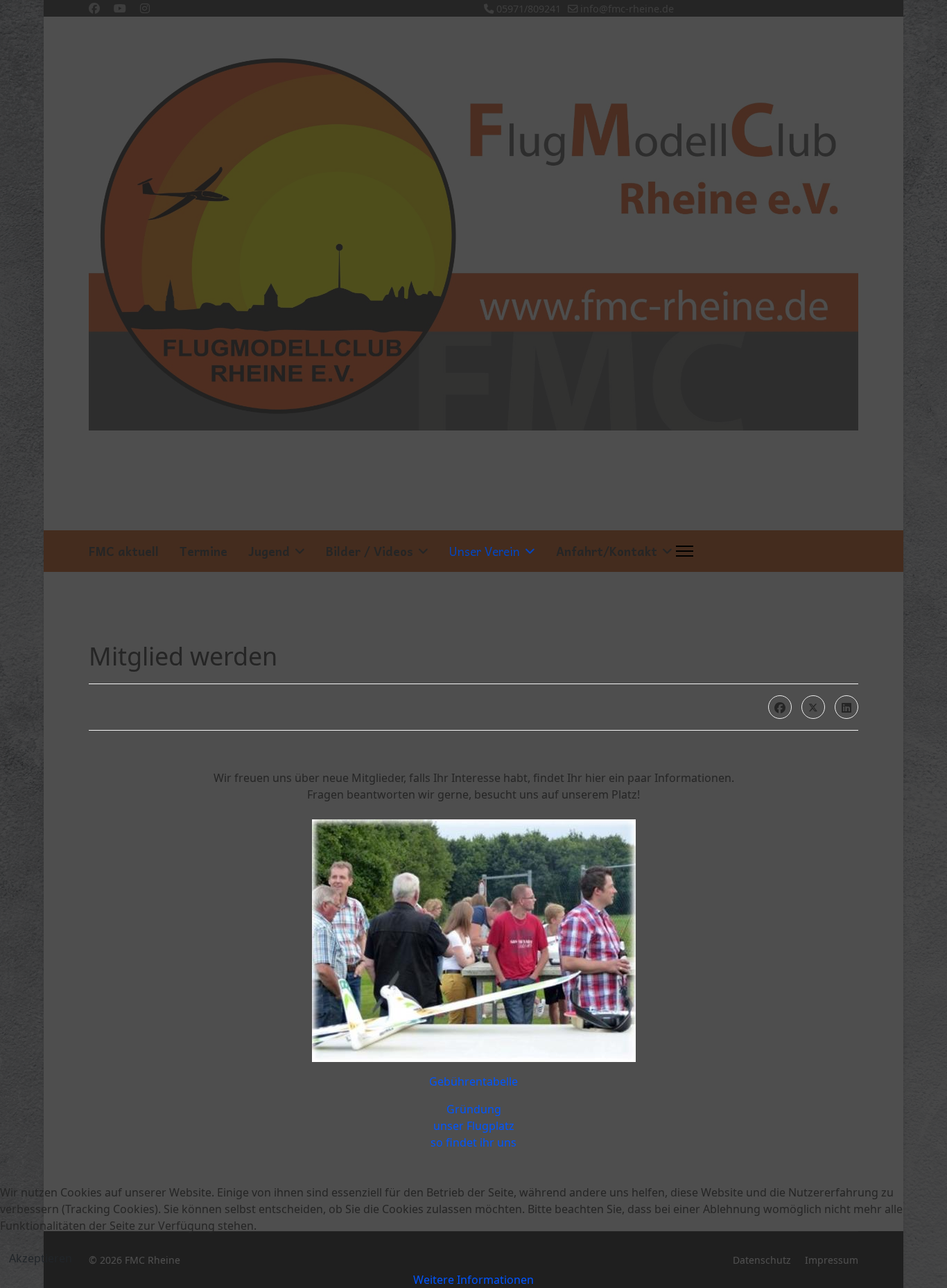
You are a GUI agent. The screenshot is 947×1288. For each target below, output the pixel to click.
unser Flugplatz (473, 1125)
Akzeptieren (40, 1258)
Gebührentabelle (473, 1081)
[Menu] (684, 551)
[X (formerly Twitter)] (813, 707)
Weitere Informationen (473, 1279)
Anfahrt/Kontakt (606, 551)
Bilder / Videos (369, 551)
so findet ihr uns (473, 1142)
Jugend (269, 551)
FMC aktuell (124, 551)
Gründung (473, 1109)
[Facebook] (780, 707)
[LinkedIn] (846, 707)
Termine (203, 551)
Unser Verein (484, 551)
